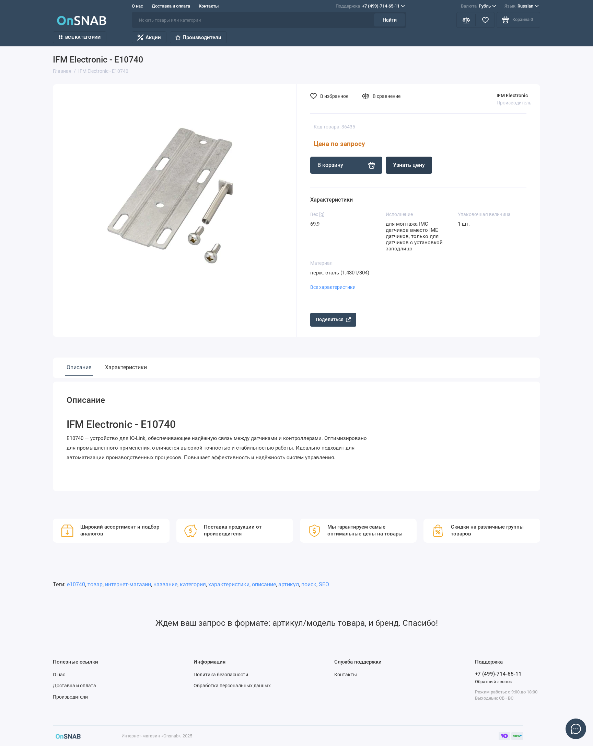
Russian (518, 6)
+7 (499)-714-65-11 (367, 6)
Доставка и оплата (171, 6)
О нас (137, 6)
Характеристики (126, 367)
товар (95, 584)
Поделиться (330, 319)
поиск (308, 584)
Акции (153, 37)
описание (264, 584)
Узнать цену (409, 165)
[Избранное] (485, 20)
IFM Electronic (512, 95)
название (165, 584)
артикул (288, 584)
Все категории (83, 37)
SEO (324, 584)
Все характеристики (333, 287)
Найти (390, 20)
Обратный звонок (493, 681)
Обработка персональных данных (232, 685)
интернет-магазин (128, 584)
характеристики (228, 584)
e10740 (76, 584)
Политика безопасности (221, 674)
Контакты (209, 6)
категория (193, 584)
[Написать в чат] (576, 729)
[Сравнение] (466, 20)
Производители (202, 37)
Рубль (476, 6)
